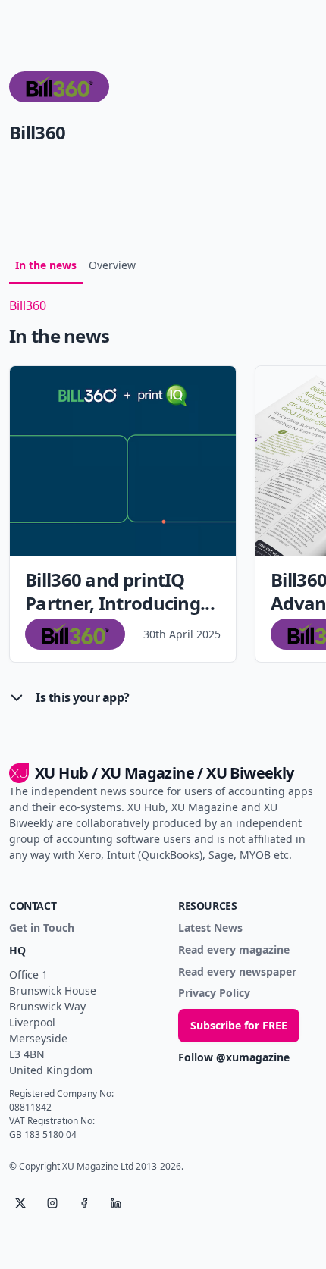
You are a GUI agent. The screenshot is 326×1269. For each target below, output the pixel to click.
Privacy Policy (214, 993)
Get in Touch (41, 928)
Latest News (210, 928)
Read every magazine (234, 950)
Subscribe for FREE (238, 1025)
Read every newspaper (237, 972)
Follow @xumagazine (234, 1057)
